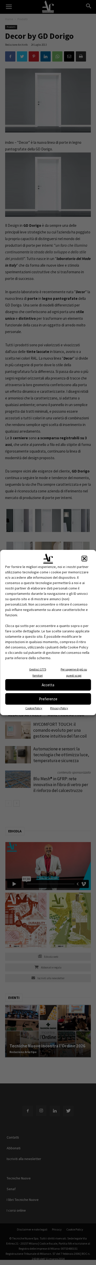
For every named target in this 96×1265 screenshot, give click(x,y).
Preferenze (48, 698)
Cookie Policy (33, 708)
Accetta (48, 684)
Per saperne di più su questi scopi (74, 672)
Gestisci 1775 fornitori (37, 672)
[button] (84, 558)
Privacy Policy (59, 708)
